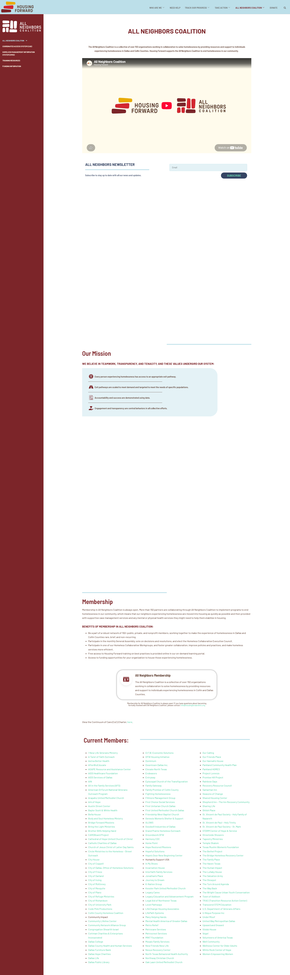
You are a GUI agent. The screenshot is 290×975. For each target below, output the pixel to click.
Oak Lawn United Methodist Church (163, 962)
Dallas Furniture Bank (99, 949)
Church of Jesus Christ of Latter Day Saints (111, 847)
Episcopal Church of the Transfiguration (166, 781)
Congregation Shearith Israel (103, 929)
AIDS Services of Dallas (100, 777)
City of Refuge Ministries (101, 896)
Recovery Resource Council (217, 785)
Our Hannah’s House (213, 760)
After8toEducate (97, 765)
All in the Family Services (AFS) (104, 785)
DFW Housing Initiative (157, 756)
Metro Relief (151, 925)
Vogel (205, 933)
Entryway (150, 777)
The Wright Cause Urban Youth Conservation (226, 892)
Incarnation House (155, 867)
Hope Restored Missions (158, 847)
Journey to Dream (154, 880)
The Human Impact (212, 867)
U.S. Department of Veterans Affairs (221, 908)
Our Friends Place (212, 756)
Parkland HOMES (211, 769)
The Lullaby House (212, 871)
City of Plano (94, 892)
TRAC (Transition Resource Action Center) (225, 900)
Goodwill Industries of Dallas (160, 826)
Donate (273, 7)
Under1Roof (209, 917)
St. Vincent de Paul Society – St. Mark (222, 826)
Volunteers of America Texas (218, 937)
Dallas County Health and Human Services (110, 945)
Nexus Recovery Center (158, 949)
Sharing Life (209, 806)
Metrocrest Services (156, 933)
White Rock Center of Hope (217, 949)
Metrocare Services (155, 929)
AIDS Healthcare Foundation (103, 773)
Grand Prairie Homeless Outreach (162, 830)
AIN (90, 781)
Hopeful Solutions (154, 851)
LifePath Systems (154, 912)
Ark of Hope (94, 802)
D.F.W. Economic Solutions (159, 752)
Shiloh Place (209, 810)
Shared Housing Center (215, 797)
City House (94, 859)
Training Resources (11, 60)
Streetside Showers (213, 834)
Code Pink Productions (100, 908)
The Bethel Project (212, 851)
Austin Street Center (99, 806)
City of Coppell (96, 863)
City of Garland (96, 875)
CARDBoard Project (98, 834)
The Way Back (210, 888)
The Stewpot (209, 880)
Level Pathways (153, 904)
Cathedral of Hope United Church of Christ (110, 839)
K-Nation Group (153, 884)
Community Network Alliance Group (107, 925)
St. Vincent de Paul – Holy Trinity (219, 822)
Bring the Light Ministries (101, 826)
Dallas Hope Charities (99, 954)
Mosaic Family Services (157, 941)
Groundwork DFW (154, 834)
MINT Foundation (154, 937)
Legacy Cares (152, 892)
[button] (285, 8)
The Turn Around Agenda (216, 884)
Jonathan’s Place (154, 875)
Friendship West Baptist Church (162, 814)
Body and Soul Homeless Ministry (105, 818)
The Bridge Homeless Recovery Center (223, 855)
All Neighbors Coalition (13, 41)
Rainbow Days (210, 781)
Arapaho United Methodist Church (106, 797)
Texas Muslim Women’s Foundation (221, 847)
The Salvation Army (213, 875)
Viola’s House (209, 929)
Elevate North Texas (156, 769)
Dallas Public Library (98, 962)
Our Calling (208, 752)
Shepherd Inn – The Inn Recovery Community (226, 802)
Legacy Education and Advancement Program (169, 896)
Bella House (94, 814)
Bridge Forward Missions (101, 822)
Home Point (151, 843)
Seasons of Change (213, 793)
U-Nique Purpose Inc (213, 912)
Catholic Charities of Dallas (102, 843)
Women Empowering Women (218, 954)
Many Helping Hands (155, 917)
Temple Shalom (211, 843)
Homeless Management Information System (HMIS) (18, 53)
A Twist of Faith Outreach (101, 756)
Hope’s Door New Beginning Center (163, 855)
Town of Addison (211, 896)
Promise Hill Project (213, 777)
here (129, 722)
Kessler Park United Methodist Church (165, 888)
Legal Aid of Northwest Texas (161, 900)
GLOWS (149, 822)
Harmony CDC (152, 839)
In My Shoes (151, 863)
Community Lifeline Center (102, 921)
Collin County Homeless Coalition (105, 912)
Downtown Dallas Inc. (156, 765)
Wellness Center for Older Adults (220, 945)
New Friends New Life (157, 945)
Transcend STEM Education (217, 904)
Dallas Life (93, 958)
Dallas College (95, 941)
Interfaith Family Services (158, 871)
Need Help (175, 7)
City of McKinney (97, 884)
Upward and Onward (213, 925)
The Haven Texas (211, 863)
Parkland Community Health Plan (220, 765)
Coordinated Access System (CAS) (17, 46)
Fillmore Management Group (160, 797)
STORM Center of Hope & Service (220, 830)
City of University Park (99, 904)
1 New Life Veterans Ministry (103, 752)
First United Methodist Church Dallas (164, 810)
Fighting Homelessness (158, 793)
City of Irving (95, 880)
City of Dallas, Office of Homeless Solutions (111, 867)
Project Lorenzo (211, 773)
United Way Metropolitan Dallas (219, 921)
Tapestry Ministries (213, 839)
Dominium (150, 760)
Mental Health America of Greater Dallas (166, 921)
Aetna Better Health (98, 760)
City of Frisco (95, 871)
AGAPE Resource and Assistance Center (109, 769)
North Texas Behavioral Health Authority (166, 954)
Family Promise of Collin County (162, 789)
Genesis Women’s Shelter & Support (164, 818)
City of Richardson (98, 900)
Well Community (211, 941)
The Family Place (211, 859)
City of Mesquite (96, 888)
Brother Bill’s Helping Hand (102, 830)
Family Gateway (153, 785)
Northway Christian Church (159, 958)
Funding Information (11, 66)
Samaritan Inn (210, 789)
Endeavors (151, 773)
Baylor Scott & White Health (102, 810)
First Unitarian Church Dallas (160, 806)
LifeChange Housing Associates (162, 908)
